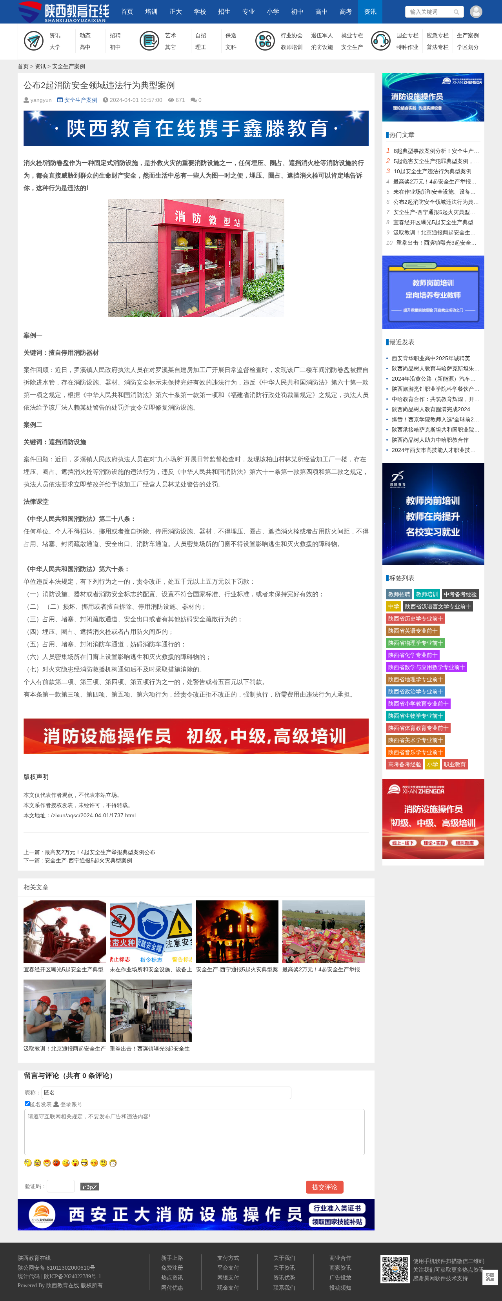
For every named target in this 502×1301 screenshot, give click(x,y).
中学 (393, 606)
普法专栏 (438, 47)
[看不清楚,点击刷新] (89, 1186)
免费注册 (172, 1268)
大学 (54, 47)
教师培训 (292, 47)
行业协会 (292, 35)
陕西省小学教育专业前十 (418, 703)
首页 (127, 11)
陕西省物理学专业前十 (415, 643)
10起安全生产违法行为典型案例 (432, 171)
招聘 (115, 35)
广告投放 (340, 1277)
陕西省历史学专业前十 (415, 618)
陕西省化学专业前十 (413, 655)
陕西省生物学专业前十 (415, 716)
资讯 (370, 11)
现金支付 (228, 1288)
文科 (231, 47)
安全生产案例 (68, 66)
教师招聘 (399, 594)
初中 (297, 11)
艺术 (170, 35)
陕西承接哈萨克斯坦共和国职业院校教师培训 (447, 429)
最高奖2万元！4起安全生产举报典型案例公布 (89, 852)
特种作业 (407, 47)
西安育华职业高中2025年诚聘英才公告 (439, 358)
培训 (151, 11)
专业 (248, 11)
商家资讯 (340, 1268)
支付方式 (228, 1258)
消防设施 (322, 47)
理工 (200, 47)
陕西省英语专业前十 (413, 631)
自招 (200, 35)
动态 (85, 35)
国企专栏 (407, 35)
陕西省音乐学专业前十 (415, 752)
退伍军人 (322, 35)
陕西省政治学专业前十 (415, 691)
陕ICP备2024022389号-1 (72, 1276)
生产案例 (468, 35)
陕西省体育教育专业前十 (418, 728)
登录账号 (70, 1104)
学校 (200, 11)
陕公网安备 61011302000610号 (56, 1268)
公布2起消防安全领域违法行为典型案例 (441, 202)
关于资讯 (284, 1268)
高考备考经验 (404, 764)
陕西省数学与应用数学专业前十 (426, 667)
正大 (175, 11)
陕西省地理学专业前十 (415, 679)
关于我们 (284, 1258)
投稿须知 (340, 1288)
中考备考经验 (460, 594)
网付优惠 (172, 1288)
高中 (321, 11)
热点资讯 (172, 1277)
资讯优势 (284, 1277)
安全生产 (352, 47)
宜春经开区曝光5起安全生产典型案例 (438, 222)
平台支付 (228, 1268)
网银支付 (228, 1277)
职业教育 (455, 764)
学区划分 (468, 47)
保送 (231, 35)
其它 (170, 47)
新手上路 (172, 1258)
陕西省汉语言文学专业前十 (438, 606)
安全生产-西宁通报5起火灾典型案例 (78, 860)
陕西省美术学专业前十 (415, 740)
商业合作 (340, 1258)
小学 (273, 11)
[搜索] (456, 12)
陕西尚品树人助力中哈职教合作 (430, 440)
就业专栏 (352, 35)
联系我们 (284, 1288)
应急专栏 (438, 35)
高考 (346, 11)
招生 (224, 11)
